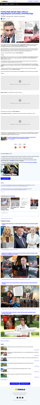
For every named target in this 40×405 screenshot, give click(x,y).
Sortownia (12, 160)
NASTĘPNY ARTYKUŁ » (25, 383)
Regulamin (16, 394)
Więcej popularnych (5, 340)
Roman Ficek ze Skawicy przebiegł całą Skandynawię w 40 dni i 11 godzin (19, 368)
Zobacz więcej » (12, 139)
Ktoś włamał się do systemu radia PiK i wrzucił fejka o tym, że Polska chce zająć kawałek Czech (22, 357)
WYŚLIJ (8, 18)
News (14, 392)
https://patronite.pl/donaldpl (31, 162)
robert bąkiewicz (22, 16)
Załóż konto (36, 1)
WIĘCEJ (17, 4)
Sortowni (12, 196)
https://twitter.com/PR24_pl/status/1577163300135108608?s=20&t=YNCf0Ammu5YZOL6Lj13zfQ (13, 189)
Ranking (25, 392)
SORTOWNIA (6, 4)
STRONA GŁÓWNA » (5, 178)
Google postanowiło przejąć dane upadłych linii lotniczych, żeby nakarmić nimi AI (20, 363)
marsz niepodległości (9, 16)
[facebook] (2, 18)
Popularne (21, 392)
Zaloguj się (30, 1)
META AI (22, 207)
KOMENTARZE (12, 4)
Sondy (18, 393)
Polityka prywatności (22, 394)
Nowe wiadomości (4, 379)
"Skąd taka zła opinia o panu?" (34, 208)
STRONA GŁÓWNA (14, 383)
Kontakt (20, 393)
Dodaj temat (24, 393)
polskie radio (16, 16)
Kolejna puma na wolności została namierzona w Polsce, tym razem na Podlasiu (20, 346)
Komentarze (17, 392)
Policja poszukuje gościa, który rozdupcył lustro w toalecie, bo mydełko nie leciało (5, 210)
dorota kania (3, 16)
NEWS (2, 4)
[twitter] (4, 18)
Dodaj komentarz (5, 212)
